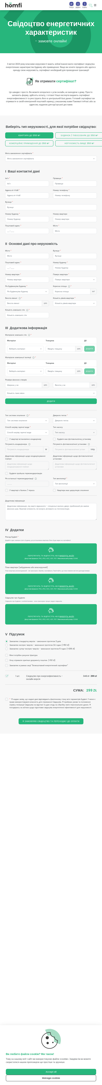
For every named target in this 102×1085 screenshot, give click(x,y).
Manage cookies (51, 1078)
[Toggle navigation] (95, 5)
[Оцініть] (85, 4)
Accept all (51, 1071)
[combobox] (51, 158)
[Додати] (78, 4)
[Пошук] (71, 4)
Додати (51, 401)
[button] (78, 5)
